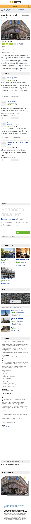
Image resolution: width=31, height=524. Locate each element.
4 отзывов (21, 44)
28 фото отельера (24, 38)
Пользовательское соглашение (11, 507)
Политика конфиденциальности (11, 506)
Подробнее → (22, 70)
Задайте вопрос (8, 219)
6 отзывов (3, 262)
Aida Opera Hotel (5, 426)
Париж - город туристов (14, 123)
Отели (15, 6)
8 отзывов (22, 312)
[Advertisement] (15, 180)
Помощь (20, 504)
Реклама (25, 504)
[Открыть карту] (15, 303)
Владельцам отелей (9, 505)
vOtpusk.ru (13, 93)
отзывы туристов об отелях (16, 510)
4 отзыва (22, 321)
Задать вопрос (24, 232)
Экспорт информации (19, 505)
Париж (7, 17)
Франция (3, 17)
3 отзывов (18, 263)
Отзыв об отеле (12, 77)
